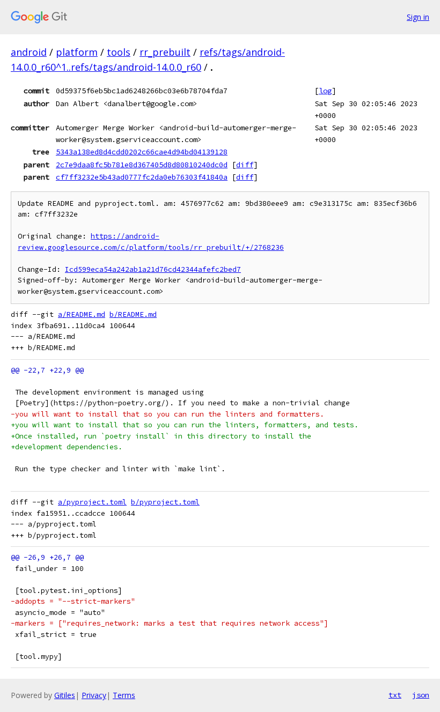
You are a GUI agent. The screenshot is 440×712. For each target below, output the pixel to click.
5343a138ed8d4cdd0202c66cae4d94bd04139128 (142, 152)
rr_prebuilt (165, 52)
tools (118, 52)
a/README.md (81, 314)
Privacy (94, 695)
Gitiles (64, 695)
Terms (124, 695)
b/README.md (133, 314)
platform (77, 52)
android (29, 52)
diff (244, 164)
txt (394, 695)
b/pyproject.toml (165, 502)
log (325, 90)
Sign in (418, 17)
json (420, 695)
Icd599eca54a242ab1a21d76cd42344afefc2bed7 (153, 269)
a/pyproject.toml (92, 502)
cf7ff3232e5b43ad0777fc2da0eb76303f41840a (142, 177)
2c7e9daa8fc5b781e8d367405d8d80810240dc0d (142, 164)
